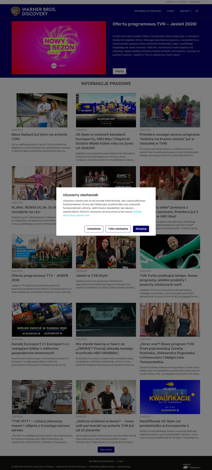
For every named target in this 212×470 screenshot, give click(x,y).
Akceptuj (141, 229)
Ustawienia (94, 229)
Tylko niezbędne (118, 229)
